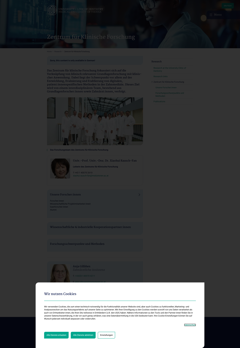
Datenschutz (190, 325)
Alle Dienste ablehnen (83, 335)
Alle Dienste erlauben (56, 335)
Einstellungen (106, 335)
